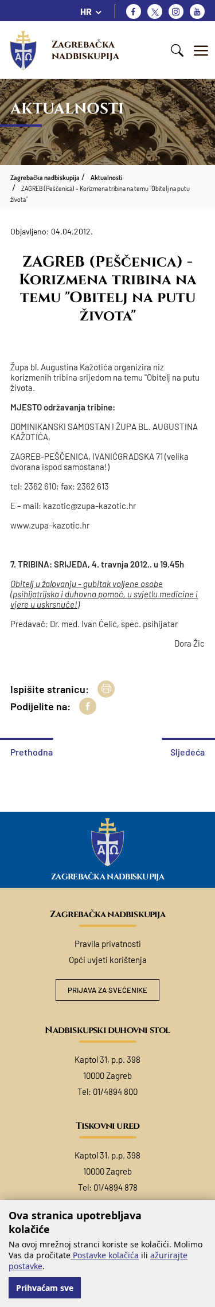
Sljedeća (187, 751)
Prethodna (31, 751)
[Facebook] (133, 11)
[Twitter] (154, 11)
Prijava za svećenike (107, 990)
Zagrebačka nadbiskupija (85, 50)
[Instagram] (176, 11)
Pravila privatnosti (108, 943)
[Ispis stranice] (106, 689)
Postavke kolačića (105, 1255)
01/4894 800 (115, 1091)
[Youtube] (197, 11)
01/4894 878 (115, 1187)
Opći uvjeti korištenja (108, 959)
